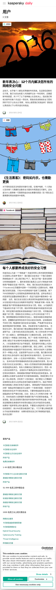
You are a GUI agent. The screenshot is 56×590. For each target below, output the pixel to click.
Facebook (10, 210)
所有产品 (6, 458)
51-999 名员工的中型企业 (13, 488)
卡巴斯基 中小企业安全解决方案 (15, 474)
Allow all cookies (15, 579)
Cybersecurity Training (12, 535)
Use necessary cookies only (28, 585)
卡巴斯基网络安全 (9, 527)
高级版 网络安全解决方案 (12, 502)
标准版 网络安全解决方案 (12, 498)
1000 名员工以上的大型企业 (14, 512)
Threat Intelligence (10, 539)
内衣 (8, 120)
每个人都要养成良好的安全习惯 (24, 268)
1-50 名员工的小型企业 (12, 467)
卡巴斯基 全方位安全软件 (12, 454)
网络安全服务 (8, 519)
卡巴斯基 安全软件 (10, 449)
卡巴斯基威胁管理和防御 (12, 523)
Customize (39, 579)
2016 (8, 24)
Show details (42, 574)
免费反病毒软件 (9, 462)
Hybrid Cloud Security (11, 531)
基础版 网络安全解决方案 (12, 478)
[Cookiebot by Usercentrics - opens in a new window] (41, 548)
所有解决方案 (8, 543)
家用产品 (6, 439)
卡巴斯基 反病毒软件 (10, 445)
